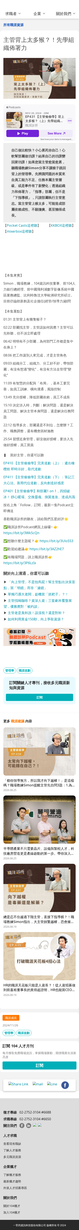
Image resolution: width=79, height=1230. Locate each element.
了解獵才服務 (12, 1175)
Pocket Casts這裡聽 (22, 225)
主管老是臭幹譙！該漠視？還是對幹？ (36, 612)
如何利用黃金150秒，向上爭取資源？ (36, 619)
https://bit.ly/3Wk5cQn (21, 533)
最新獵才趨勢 (12, 1181)
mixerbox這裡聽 (19, 231)
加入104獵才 (11, 1212)
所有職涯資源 (13, 24)
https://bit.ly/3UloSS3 (56, 541)
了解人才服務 (12, 1150)
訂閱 (39, 1065)
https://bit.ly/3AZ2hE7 (46, 549)
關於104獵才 (11, 1206)
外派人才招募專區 (15, 1188)
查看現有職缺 (12, 1144)
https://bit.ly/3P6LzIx (19, 563)
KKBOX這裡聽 (61, 225)
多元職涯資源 (12, 1157)
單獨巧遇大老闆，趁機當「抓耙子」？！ (38, 594)
